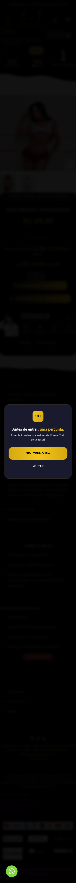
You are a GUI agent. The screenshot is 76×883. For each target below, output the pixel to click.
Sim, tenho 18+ (38, 453)
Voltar (38, 466)
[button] (12, 871)
